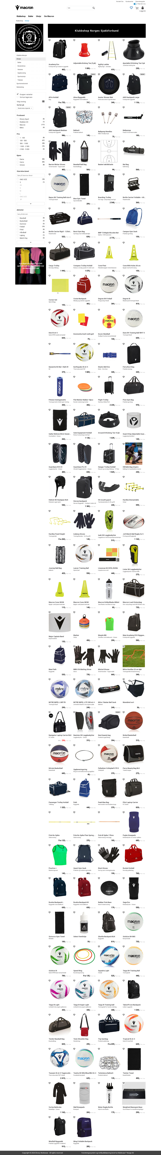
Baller (30, 16)
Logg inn (142, 11)
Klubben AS (23, 122)
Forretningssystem (89, 1153)
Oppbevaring (22, 73)
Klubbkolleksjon (22, 55)
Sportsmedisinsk (22, 83)
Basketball (23, 221)
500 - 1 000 (23, 143)
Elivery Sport (24, 119)
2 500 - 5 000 (24, 149)
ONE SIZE (23, 197)
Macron (22, 125)
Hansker (20, 69)
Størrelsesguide (140, 1)
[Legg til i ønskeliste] (49, 40)
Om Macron (49, 16)
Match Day (23, 238)
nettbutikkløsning (104, 1153)
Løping (22, 235)
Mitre (21, 128)
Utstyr (38, 16)
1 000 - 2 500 (24, 146)
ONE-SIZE (23, 179)
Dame (21, 159)
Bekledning (20, 87)
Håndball (22, 232)
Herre (21, 162)
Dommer (22, 224)
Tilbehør (20, 80)
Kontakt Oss (119, 1)
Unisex (22, 165)
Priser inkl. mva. (142, 4)
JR (20, 199)
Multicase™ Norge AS (126, 1153)
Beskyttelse (21, 66)
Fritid (21, 230)
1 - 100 (22, 138)
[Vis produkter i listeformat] (43, 101)
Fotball (22, 227)
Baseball (22, 218)
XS (20, 185)
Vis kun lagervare (25, 97)
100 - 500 (23, 141)
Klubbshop (21, 16)
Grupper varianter (26, 94)
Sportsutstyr (22, 76)
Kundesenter (129, 1)
